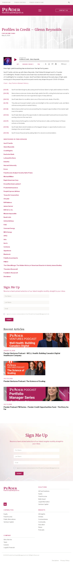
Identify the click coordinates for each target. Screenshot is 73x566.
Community (41, 522)
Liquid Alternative (43, 502)
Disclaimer (55, 560)
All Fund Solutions (43, 491)
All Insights (41, 514)
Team (5, 542)
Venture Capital (43, 504)
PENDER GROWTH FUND (36, 2)
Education (41, 524)
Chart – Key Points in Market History (16, 83)
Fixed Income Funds (8, 33)
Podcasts (41, 530)
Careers (6, 545)
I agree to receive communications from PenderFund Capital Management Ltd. (27, 314)
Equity (40, 494)
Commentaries (43, 519)
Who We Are (8, 539)
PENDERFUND (6, 2)
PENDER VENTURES (20, 2)
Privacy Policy (64, 560)
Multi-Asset (42, 499)
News (40, 527)
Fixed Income (42, 496)
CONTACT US (63, 10)
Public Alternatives (10, 519)
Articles (40, 517)
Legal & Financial (9, 547)
